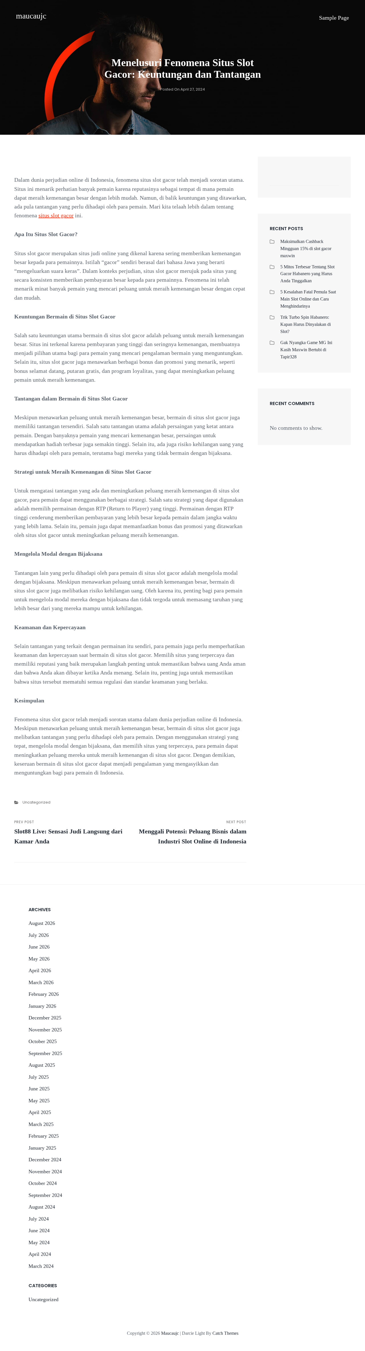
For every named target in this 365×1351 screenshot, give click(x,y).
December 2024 (45, 1159)
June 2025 (39, 1089)
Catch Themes (225, 1333)
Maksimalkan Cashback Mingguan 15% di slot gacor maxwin (305, 248)
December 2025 (45, 1018)
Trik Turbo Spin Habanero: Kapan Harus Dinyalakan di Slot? (305, 324)
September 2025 (45, 1053)
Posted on (182, 89)
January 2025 (42, 1148)
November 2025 (45, 1030)
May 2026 (39, 959)
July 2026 (39, 935)
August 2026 (42, 923)
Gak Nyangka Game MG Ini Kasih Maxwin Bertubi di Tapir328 (306, 349)
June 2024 (39, 1230)
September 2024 (45, 1195)
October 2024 (43, 1183)
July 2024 (39, 1219)
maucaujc (31, 15)
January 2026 (42, 1006)
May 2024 (39, 1242)
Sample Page (334, 18)
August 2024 (42, 1207)
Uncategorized (36, 802)
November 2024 (45, 1171)
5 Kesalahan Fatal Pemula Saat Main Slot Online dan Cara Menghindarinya (308, 298)
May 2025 (39, 1100)
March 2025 (41, 1124)
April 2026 (40, 970)
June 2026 (39, 947)
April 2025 (40, 1112)
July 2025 (39, 1077)
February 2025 (44, 1136)
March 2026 (41, 982)
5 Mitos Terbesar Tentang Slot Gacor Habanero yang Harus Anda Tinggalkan (307, 273)
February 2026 (44, 994)
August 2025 (42, 1065)
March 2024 (41, 1266)
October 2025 (43, 1041)
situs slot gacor (56, 215)
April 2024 (40, 1254)
